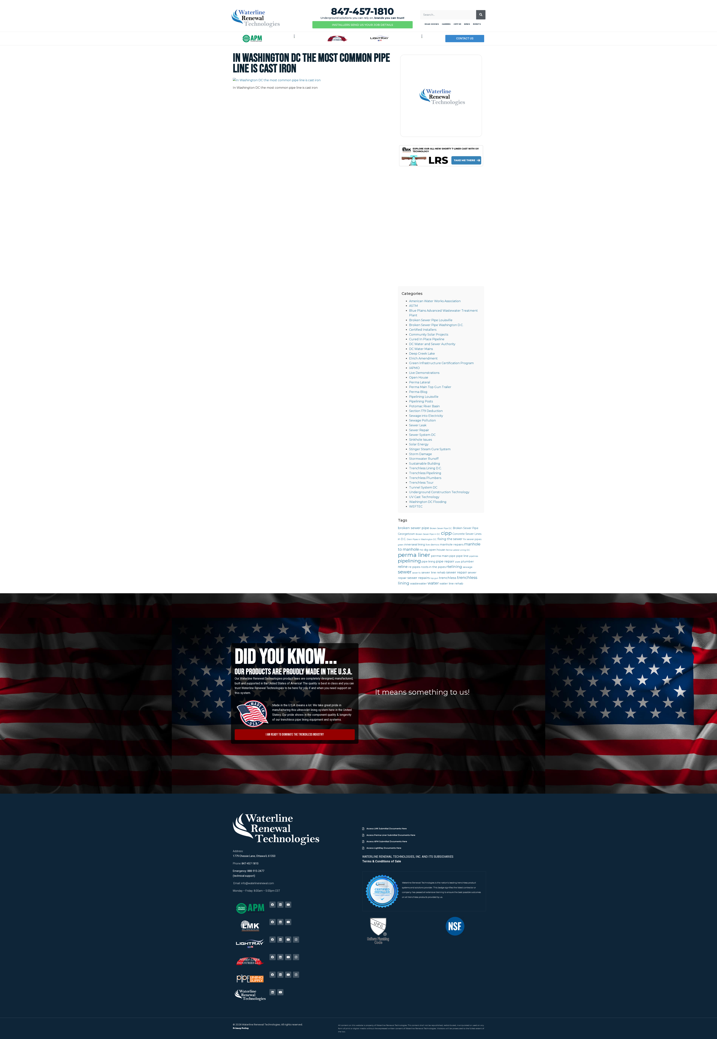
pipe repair (445, 561)
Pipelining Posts (421, 401)
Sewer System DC (422, 435)
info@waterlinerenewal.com (257, 883)
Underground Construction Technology (439, 492)
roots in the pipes (433, 567)
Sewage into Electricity (426, 416)
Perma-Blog (418, 392)
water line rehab (451, 583)
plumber (467, 561)
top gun (434, 578)
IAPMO (414, 368)
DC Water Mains (421, 349)
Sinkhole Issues (420, 439)
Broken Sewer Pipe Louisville (430, 320)
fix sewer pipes (472, 539)
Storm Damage (420, 454)
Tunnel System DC (423, 487)
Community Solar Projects (428, 334)
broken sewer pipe (413, 528)
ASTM (413, 306)
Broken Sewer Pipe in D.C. (428, 534)
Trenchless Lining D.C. (425, 468)
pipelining (409, 561)
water (433, 583)
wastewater (418, 583)
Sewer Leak (417, 425)
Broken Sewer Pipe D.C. (441, 528)
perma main (440, 556)
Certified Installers (422, 329)
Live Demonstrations (424, 373)
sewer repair (456, 572)
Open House (418, 377)
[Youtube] (288, 905)
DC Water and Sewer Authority (432, 344)
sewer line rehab (433, 572)
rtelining (454, 566)
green (400, 545)
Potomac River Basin (424, 406)
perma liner (414, 555)
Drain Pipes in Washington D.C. (422, 539)
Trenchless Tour (421, 482)
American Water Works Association (435, 301)
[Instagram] (296, 939)
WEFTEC (416, 506)
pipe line (462, 556)
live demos (432, 544)
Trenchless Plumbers (425, 478)
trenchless (447, 578)
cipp (446, 533)
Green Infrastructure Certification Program (441, 363)
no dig (424, 549)
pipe (452, 556)
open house (437, 549)
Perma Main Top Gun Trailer (430, 387)
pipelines (473, 556)
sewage (467, 567)
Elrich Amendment (423, 358)
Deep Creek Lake (422, 353)
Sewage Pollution (422, 420)
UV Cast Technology (424, 497)
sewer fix (416, 573)
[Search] (480, 14)
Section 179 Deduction (426, 411)
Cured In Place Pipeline (426, 339)
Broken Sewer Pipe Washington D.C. (436, 325)
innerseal (410, 544)
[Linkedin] (280, 905)
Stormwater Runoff (424, 458)
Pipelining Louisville (423, 396)
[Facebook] (272, 905)
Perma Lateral (419, 382)
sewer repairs (418, 578)
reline (403, 567)
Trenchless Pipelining (425, 473)
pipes (457, 562)
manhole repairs (451, 544)
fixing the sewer (450, 539)
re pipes (414, 567)
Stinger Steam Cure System (430, 449)
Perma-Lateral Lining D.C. (458, 550)
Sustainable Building (424, 463)
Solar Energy (419, 444)
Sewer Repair (419, 430)
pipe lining (428, 561)
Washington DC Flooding (427, 502)
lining (421, 544)
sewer (405, 572)
